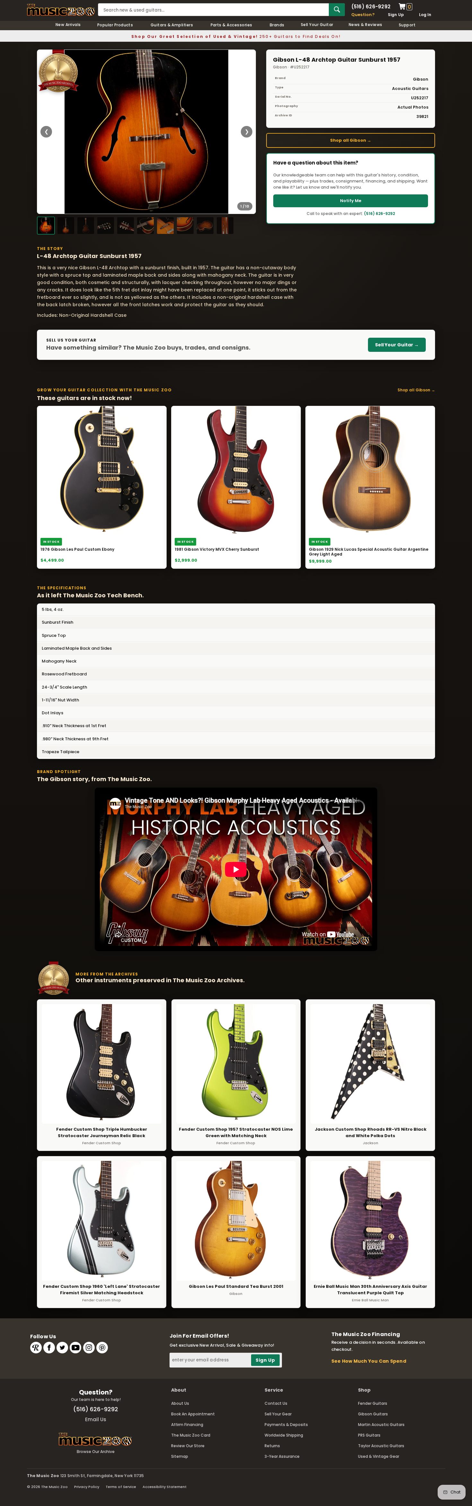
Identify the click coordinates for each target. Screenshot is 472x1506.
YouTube (75, 1347)
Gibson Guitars (373, 1414)
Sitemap (179, 1456)
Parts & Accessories (231, 25)
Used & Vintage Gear (378, 1456)
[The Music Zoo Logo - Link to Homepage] (61, 9)
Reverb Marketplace (36, 1347)
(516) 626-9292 (370, 6)
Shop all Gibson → (350, 140)
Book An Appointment (193, 1414)
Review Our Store (188, 1445)
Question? (363, 15)
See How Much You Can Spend (368, 1361)
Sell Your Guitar (317, 24)
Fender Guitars (372, 1403)
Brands (277, 25)
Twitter (62, 1347)
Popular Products (115, 25)
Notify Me (350, 201)
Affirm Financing (187, 1424)
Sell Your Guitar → (397, 345)
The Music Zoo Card (190, 1435)
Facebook (49, 1347)
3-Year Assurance (282, 1456)
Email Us (95, 1419)
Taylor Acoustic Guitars (381, 1445)
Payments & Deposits (286, 1424)
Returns (272, 1445)
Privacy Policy (86, 1486)
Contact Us (276, 1403)
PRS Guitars (369, 1435)
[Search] (337, 9)
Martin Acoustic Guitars (381, 1424)
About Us (180, 1403)
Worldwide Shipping (284, 1435)
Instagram (89, 1347)
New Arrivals (68, 24)
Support (407, 25)
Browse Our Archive (96, 1451)
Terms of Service (121, 1486)
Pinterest (102, 1347)
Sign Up (396, 14)
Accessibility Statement (165, 1486)
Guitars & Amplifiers (172, 25)
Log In (425, 14)
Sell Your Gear (278, 1414)
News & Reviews (365, 24)
